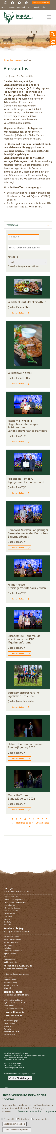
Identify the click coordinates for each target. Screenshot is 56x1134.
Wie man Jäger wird (11, 942)
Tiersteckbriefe (9, 1006)
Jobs (29, 7)
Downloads (21, 7)
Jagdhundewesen (10, 954)
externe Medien (41, 1119)
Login (33, 1074)
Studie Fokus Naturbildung (13, 1008)
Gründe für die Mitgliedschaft (15, 900)
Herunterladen (18, 313)
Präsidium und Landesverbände (15, 902)
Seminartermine (9, 1035)
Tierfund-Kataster (10, 980)
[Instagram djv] (5, 3)
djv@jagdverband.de (17, 1067)
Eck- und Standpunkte (12, 908)
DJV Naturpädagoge (11, 1021)
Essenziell (9, 1119)
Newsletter (7, 922)
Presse (3, 7)
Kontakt (37, 7)
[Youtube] (19, 3)
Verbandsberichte (10, 914)
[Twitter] (26, 3)
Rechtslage (7, 948)
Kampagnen (8, 977)
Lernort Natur (9, 1026)
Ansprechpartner (10, 905)
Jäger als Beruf (9, 945)
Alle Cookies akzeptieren (16, 1129)
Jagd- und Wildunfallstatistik (14, 1003)
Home (6, 60)
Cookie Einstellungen (20, 1078)
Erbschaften (8, 916)
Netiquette (7, 925)
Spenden (7, 919)
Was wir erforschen (11, 985)
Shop (44, 7)
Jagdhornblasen (9, 959)
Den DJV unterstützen (41, 3)
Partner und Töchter (11, 911)
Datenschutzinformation (29, 1111)
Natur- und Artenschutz (12, 940)
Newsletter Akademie (11, 1032)
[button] (23, 237)
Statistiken (23, 1119)
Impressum (25, 1074)
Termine (12, 7)
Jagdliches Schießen (11, 962)
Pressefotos (12, 225)
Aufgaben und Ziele (11, 897)
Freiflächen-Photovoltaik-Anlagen (16, 974)
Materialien (8, 1029)
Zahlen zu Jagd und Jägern (13, 1000)
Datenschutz (8, 1074)
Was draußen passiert (11, 937)
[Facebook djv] (12, 3)
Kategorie (13, 257)
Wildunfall (7, 988)
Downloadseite (15, 60)
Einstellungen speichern (14, 1124)
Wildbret (7, 956)
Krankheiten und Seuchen (13, 951)
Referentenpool (9, 1023)
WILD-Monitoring (10, 983)
